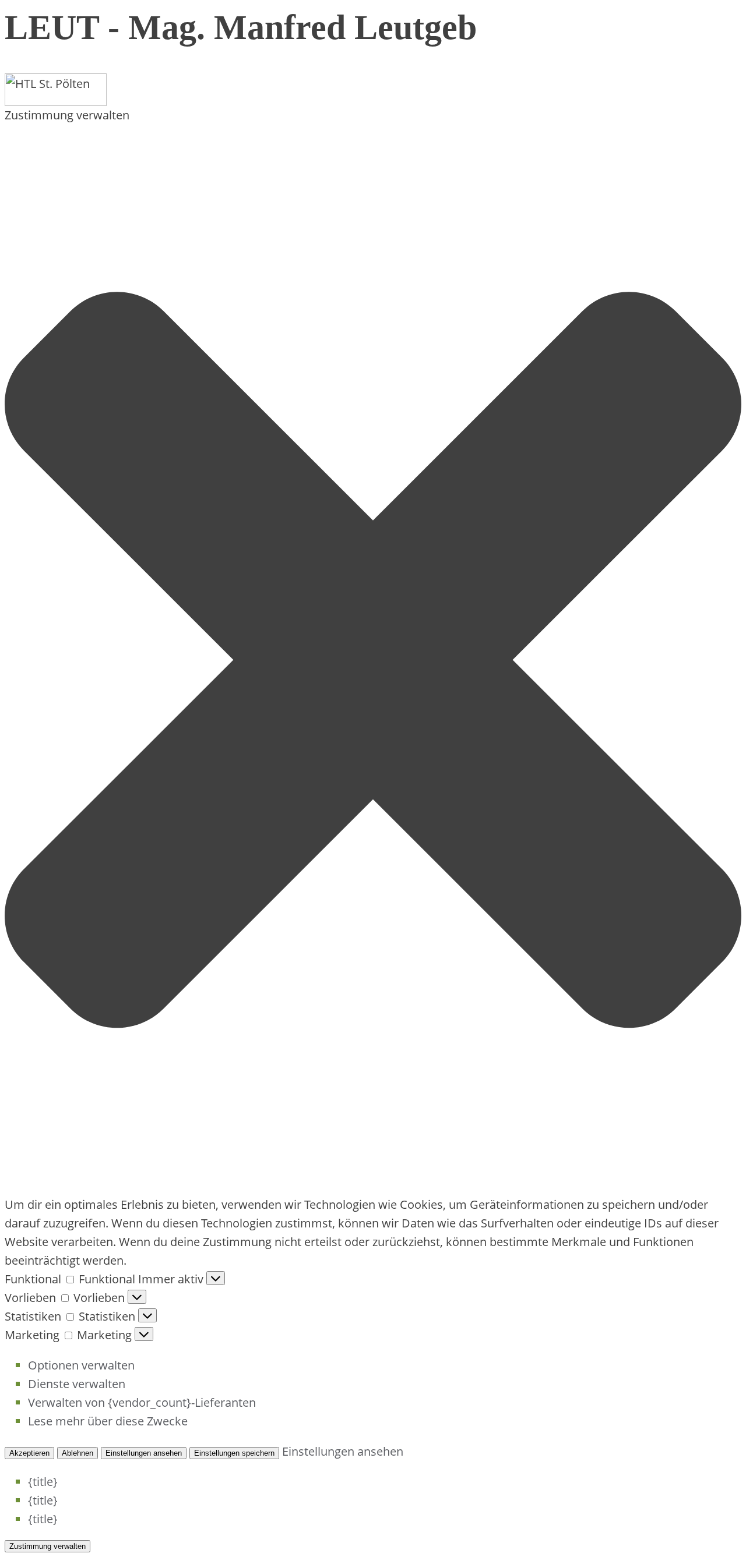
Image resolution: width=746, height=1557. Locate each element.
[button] (373, 660)
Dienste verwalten (76, 1384)
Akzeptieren (29, 1453)
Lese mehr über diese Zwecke (108, 1421)
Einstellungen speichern (234, 1453)
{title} (43, 1481)
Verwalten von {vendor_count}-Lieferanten (142, 1402)
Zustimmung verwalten (47, 1546)
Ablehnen (77, 1453)
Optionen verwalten (81, 1365)
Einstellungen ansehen (143, 1453)
